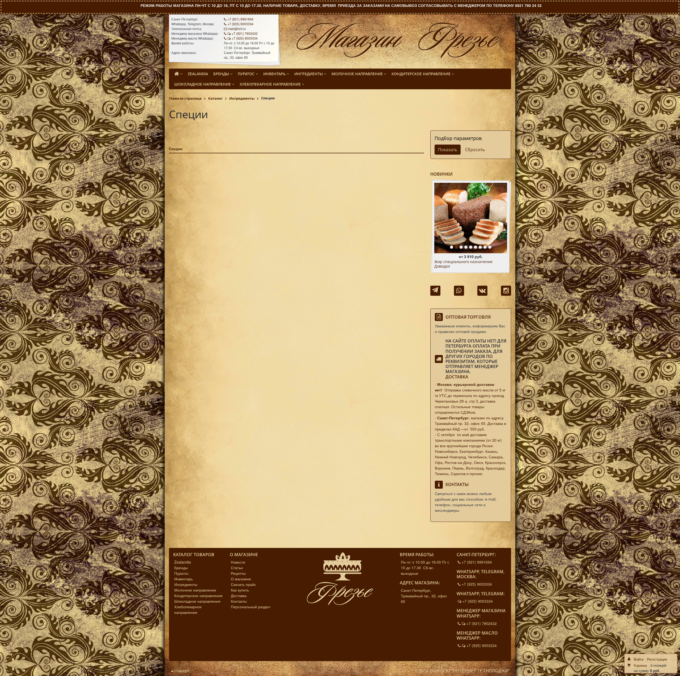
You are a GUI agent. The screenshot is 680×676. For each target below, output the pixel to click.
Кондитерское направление (198, 595)
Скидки (175, 148)
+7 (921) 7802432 (245, 33)
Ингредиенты (185, 584)
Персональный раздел (250, 606)
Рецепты (238, 573)
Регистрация (657, 659)
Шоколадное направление (197, 601)
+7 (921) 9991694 (240, 19)
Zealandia (182, 562)
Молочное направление (195, 590)
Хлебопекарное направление (188, 609)
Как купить (240, 590)
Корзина (640, 665)
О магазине (241, 578)
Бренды (181, 567)
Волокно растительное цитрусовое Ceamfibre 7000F (466, 264)
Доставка (456, 377)
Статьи (237, 567)
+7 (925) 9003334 (240, 24)
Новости (238, 562)
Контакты (239, 601)
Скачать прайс (243, 584)
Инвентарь (183, 578)
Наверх (181, 670)
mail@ (232, 28)
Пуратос (181, 573)
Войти (638, 659)
